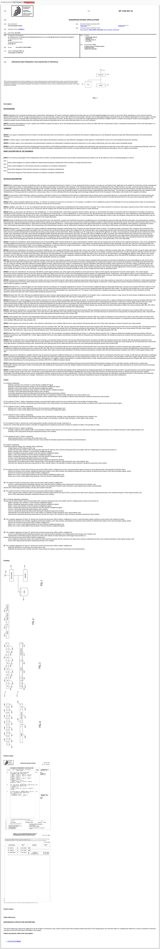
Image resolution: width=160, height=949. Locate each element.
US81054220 (11, 941)
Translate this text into (6, 2)
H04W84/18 (121, 26)
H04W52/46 (83, 26)
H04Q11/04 (100, 29)
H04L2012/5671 (84, 29)
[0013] (18, 941)
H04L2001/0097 (108, 29)
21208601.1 (21, 29)
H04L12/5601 (92, 29)
